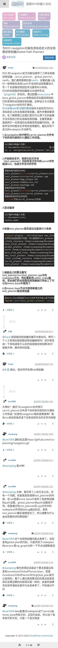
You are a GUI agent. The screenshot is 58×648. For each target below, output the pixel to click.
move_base (43, 94)
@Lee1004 (8, 439)
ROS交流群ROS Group (9, 16)
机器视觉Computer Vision (11, 42)
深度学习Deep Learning (40, 33)
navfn (34, 80)
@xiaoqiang (9, 465)
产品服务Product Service (27, 16)
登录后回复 (49, 57)
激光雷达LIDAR (7, 33)
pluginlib (10, 94)
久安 (10, 331)
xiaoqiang (12, 434)
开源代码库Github (44, 16)
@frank (6, 337)
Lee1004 (12, 401)
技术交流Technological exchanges (36, 25)
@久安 (5, 369)
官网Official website (11, 25)
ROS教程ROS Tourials (22, 33)
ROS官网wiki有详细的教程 (16, 108)
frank (10, 67)
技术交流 (11, 56)
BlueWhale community (41, 635)
